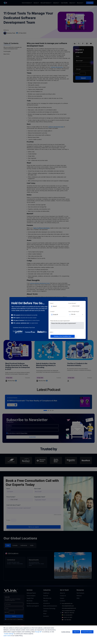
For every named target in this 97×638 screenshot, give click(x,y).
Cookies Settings (65, 632)
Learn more (7, 635)
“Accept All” (38, 632)
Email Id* (52, 311)
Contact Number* (72, 303)
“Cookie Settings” (9, 634)
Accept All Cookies (87, 632)
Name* (52, 303)
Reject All (76, 632)
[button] (69, 306)
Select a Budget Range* (74, 311)
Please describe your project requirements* (60, 320)
